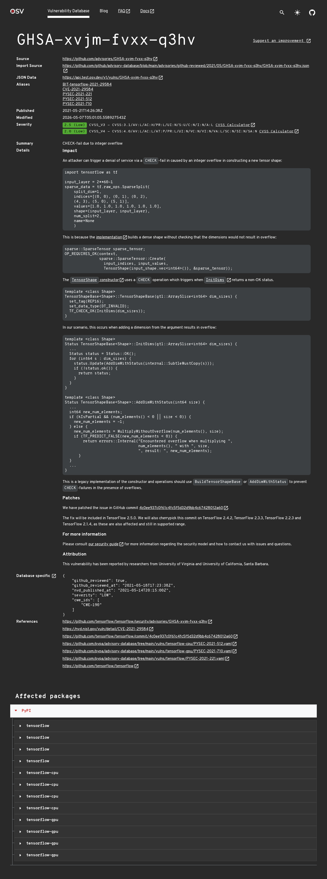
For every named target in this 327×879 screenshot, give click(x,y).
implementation (109, 237)
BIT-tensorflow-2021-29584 (87, 84)
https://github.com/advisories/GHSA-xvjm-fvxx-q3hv (108, 59)
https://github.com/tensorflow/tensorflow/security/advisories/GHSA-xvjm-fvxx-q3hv (135, 621)
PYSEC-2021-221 (77, 94)
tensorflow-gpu (41, 820)
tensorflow (36, 725)
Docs (144, 11)
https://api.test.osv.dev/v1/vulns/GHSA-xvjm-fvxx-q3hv (110, 77)
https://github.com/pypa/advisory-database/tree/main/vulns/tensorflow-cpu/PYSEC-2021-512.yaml (147, 644)
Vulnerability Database (68, 11)
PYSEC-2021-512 (77, 99)
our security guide (103, 544)
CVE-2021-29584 (78, 89)
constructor (95, 280)
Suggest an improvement (279, 41)
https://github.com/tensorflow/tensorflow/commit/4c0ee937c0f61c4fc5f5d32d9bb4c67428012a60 (148, 636)
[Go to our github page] (312, 12)
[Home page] (17, 13)
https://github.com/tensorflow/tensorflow (98, 666)
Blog (104, 11)
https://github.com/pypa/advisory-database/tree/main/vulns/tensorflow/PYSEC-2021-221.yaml (143, 658)
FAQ (121, 11)
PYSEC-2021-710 (77, 104)
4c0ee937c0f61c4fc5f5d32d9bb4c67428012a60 (181, 508)
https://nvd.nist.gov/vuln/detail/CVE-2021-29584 (105, 629)
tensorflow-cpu (41, 773)
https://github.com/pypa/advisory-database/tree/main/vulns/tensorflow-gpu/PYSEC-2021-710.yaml (147, 651)
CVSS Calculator (233, 125)
